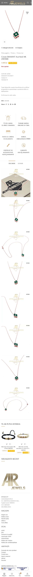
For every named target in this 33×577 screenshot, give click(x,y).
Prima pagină (5, 53)
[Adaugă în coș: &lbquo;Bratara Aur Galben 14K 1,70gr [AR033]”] (6, 444)
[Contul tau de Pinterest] (11, 104)
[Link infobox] (8, 120)
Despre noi (4, 515)
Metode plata (5, 519)
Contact (3, 552)
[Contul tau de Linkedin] (13, 104)
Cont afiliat (4, 522)
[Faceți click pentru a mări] (5, 42)
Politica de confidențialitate (9, 542)
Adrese (3, 558)
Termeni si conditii (6, 534)
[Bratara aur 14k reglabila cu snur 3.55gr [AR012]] (23, 436)
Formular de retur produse (9, 550)
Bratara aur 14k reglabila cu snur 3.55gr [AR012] (23, 448)
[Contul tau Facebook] (6, 104)
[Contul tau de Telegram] (15, 104)
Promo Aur (20, 53)
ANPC (3, 530)
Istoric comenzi (5, 556)
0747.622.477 (4, 497)
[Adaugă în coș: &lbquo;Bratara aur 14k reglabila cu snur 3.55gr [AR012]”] (21, 444)
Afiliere (3, 520)
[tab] (12, 163)
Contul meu (4, 554)
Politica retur (5, 516)
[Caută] (28, 2)
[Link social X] (8, 104)
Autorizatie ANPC (6, 536)
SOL (2, 532)
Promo (13, 53)
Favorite (3, 560)
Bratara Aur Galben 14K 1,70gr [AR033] (8, 447)
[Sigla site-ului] (17, 2)
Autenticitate (5, 538)
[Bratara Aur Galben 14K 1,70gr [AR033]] (8, 436)
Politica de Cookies (6, 540)
